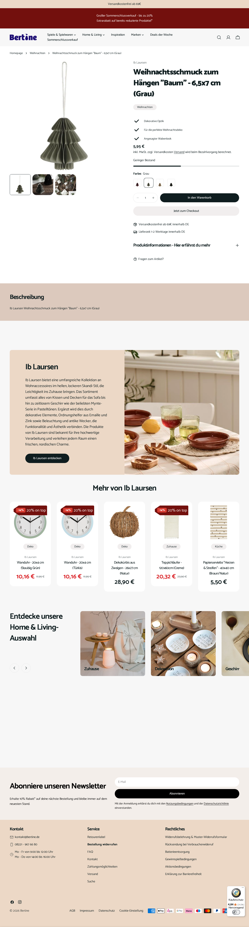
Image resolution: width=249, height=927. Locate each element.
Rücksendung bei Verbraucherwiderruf (189, 844)
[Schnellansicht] (41, 514)
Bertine (24, 910)
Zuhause (172, 546)
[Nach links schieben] (14, 668)
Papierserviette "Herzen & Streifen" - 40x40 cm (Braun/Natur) (218, 568)
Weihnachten (37, 53)
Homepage (16, 53)
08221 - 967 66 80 (26, 844)
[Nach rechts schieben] (26, 668)
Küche (219, 546)
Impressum (87, 910)
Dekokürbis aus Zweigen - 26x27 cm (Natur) (124, 568)
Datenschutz (107, 910)
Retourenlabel (96, 837)
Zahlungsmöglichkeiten (102, 866)
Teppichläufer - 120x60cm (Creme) (171, 565)
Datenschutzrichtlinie (216, 803)
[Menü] (242, 888)
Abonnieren (177, 793)
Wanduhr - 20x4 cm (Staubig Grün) (30, 565)
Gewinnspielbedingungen (180, 859)
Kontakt (92, 859)
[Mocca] (160, 183)
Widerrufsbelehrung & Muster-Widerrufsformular (196, 837)
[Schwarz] (171, 183)
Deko (30, 546)
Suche (91, 881)
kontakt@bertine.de (27, 837)
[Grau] (149, 183)
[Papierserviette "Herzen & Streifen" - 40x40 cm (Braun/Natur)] (218, 522)
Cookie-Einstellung (131, 910)
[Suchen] (219, 37)
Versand (179, 152)
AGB (72, 910)
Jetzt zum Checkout (186, 211)
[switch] (236, 912)
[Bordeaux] (137, 183)
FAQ (90, 852)
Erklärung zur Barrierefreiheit (183, 874)
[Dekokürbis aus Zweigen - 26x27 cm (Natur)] (124, 522)
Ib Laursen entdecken (47, 458)
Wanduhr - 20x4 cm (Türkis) (77, 565)
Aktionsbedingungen (178, 866)
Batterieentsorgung (177, 852)
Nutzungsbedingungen (179, 803)
